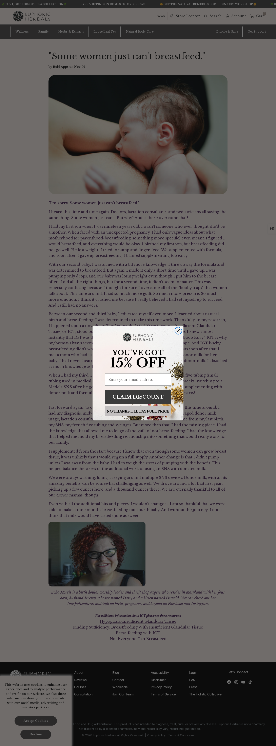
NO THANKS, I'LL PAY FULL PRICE (138, 411)
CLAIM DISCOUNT (138, 397)
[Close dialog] (178, 330)
